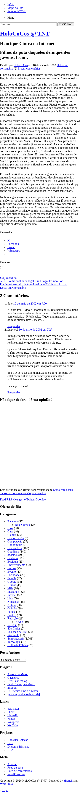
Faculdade (13, 575)
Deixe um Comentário (13, 287)
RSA (10, 749)
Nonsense (13, 601)
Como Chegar (15, 538)
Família (11, 578)
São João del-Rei (17, 631)
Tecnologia (13, 641)
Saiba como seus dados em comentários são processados (36, 491)
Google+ (41, 499)
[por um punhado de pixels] (23, 694)
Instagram (13, 591)
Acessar (12, 764)
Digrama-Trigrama (18, 746)
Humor (11, 585)
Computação (14, 541)
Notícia (11, 605)
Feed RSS (6, 499)
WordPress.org (16, 774)
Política (11, 615)
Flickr (10, 712)
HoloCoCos (21, 65)
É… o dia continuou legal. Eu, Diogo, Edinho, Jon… (33, 281)
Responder (13, 326)
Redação (12, 618)
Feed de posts (15, 767)
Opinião (12, 608)
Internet (11, 595)
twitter (11, 718)
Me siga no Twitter (24, 499)
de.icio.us (13, 554)
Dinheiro (12, 558)
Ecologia (12, 561)
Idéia (10, 588)
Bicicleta (12, 521)
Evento (11, 571)
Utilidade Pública (17, 645)
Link (10, 598)
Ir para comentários (29, 68)
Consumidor (14, 548)
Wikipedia (13, 722)
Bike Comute (23, 524)
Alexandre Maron (17, 674)
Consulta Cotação (17, 739)
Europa (11, 568)
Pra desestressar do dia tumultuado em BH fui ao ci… (33, 284)
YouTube (12, 725)
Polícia (11, 611)
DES (10, 743)
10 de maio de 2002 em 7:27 (35, 329)
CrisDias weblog (17, 680)
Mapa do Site (15, 7)
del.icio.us (13, 708)
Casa (10, 531)
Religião (12, 625)
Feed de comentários (19, 770)
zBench (68, 780)
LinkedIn (12, 715)
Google (11, 581)
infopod (12, 687)
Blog (10, 528)
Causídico (13, 677)
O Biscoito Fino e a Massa (23, 691)
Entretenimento (16, 564)
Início (10, 4)
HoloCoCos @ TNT (24, 33)
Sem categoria (8, 277)
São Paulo (13, 635)
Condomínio (14, 544)
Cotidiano (13, 551)
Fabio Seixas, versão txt (21, 684)
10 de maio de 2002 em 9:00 (30, 303)
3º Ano (19, 621)
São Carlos (13, 628)
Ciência (11, 534)
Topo (5, 790)
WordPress (6, 783)
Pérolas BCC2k (16, 11)
